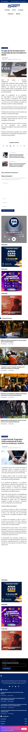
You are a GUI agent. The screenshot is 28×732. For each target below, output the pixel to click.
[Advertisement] (14, 30)
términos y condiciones (8, 730)
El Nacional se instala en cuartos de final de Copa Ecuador (12, 693)
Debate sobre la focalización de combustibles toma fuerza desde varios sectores (13, 699)
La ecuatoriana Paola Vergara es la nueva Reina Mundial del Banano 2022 (14, 711)
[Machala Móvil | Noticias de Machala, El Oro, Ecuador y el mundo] (14, 5)
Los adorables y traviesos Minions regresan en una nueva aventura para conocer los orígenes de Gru (14, 705)
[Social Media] (9, 686)
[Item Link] (14, 329)
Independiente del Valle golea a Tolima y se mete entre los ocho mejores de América (13, 420)
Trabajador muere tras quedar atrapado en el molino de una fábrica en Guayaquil (13, 367)
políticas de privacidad (16, 728)
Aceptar (24, 728)
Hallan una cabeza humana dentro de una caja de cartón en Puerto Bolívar (13, 341)
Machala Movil (5, 57)
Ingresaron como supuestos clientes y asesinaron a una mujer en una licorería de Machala (14, 394)
